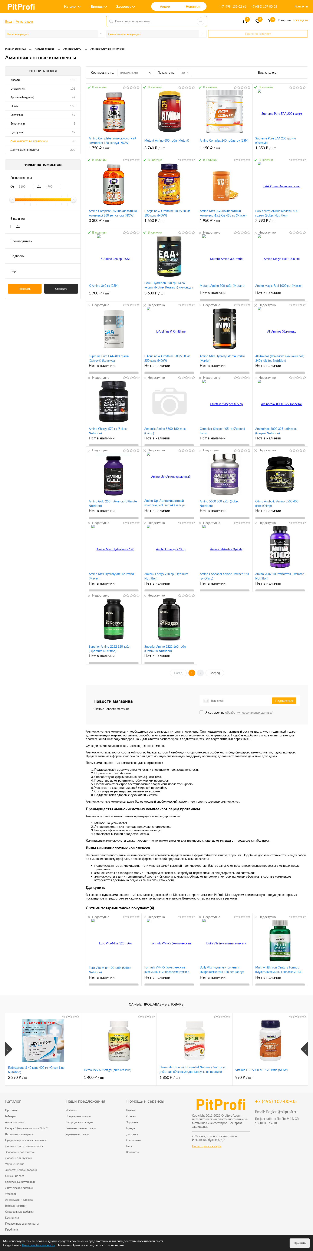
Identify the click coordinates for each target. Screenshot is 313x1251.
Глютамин (16, 114)
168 (72, 106)
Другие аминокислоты (24, 149)
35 (73, 141)
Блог (129, 1146)
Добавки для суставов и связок (24, 1146)
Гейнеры (10, 1116)
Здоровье (132, 1122)
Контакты (301, 6)
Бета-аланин (18, 123)
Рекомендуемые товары (81, 1128)
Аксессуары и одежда (19, 1199)
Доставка (132, 1134)
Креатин (15, 80)
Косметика (12, 1217)
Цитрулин (16, 132)
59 (73, 114)
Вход (8, 21)
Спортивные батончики (20, 1182)
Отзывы (131, 1116)
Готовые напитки (15, 1205)
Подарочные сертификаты (22, 1223)
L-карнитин (17, 88)
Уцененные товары (77, 1134)
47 (73, 97)
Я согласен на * (239, 712)
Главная (130, 1110)
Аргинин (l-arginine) (22, 97)
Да (18, 226)
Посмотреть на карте (206, 1146)
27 (73, 132)
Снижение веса (14, 1176)
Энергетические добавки (21, 1170)
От (12, 186)
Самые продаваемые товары (156, 1004)
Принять (300, 1243)
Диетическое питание (19, 1187)
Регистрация (24, 21)
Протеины (11, 1110)
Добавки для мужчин (18, 1158)
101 (72, 88)
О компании (133, 1140)
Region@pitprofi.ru (281, 1111)
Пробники (11, 1229)
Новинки (71, 1110)
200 (72, 149)
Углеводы (11, 1193)
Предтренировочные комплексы (25, 1140)
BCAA (14, 106)
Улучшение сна (14, 1164)
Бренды (131, 1128)
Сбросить (61, 288)
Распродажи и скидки (79, 1122)
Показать (24, 288)
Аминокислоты (14, 1122)
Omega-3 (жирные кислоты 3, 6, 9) (26, 1128)
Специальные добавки (19, 1211)
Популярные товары (78, 1116)
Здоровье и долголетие (20, 1152)
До (39, 186)
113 (72, 80)
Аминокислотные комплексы (28, 141)
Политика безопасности (38, 1245)
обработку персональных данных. (248, 712)
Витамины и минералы (19, 1134)
